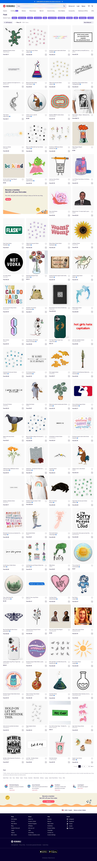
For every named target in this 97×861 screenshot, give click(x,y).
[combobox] (41, 6)
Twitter (71, 823)
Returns (49, 821)
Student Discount (15, 828)
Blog (12, 825)
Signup (13, 832)
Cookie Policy (45, 844)
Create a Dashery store (34, 834)
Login (12, 830)
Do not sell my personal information (33, 844)
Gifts (92, 10)
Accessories (72, 10)
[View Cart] (92, 6)
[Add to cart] (23, 54)
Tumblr (70, 826)
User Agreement (14, 844)
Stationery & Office (83, 10)
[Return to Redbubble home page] (9, 6)
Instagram (71, 819)
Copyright (49, 830)
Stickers (24, 10)
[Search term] (64, 6)
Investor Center (32, 821)
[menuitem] (5, 11)
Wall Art (42, 10)
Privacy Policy (22, 844)
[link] (14, 18)
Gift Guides (14, 819)
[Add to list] (23, 51)
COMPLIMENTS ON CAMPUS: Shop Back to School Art (48, 1)
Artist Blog (31, 832)
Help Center (50, 823)
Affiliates (30, 825)
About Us (30, 819)
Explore (5, 10)
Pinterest (71, 828)
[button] (48, 1)
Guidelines (50, 825)
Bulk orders (14, 834)
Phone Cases (32, 10)
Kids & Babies (61, 10)
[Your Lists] (88, 6)
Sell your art (31, 828)
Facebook (71, 821)
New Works (14, 823)
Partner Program (32, 823)
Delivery (49, 819)
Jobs (29, 830)
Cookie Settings (51, 834)
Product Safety (51, 828)
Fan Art (13, 821)
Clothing (14, 10)
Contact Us (50, 832)
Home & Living (51, 10)
